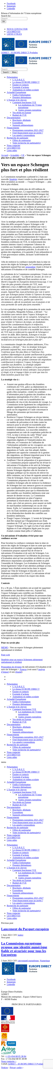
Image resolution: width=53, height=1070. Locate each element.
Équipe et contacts (20, 85)
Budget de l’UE (19, 115)
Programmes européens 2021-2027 (28, 130)
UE (22, 155)
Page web (5, 655)
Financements (13, 128)
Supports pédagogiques (22, 125)
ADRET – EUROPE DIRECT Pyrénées (19, 52)
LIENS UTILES (14, 34)
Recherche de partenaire (17, 138)
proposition (30, 267)
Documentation (13, 117)
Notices (4, 1067)
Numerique (45, 960)
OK (3, 22)
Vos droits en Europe (21, 112)
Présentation (12, 77)
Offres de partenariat (21, 140)
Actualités (14, 155)
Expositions (17, 122)
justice (20, 935)
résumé (18, 672)
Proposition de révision (11, 667)
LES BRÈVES (13, 31)
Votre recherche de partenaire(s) (26, 143)
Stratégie (13, 179)
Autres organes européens (29, 110)
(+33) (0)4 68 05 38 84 (16, 1056)
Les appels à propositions (23, 135)
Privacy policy (16, 1067)
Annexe (23, 669)
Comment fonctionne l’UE (24, 102)
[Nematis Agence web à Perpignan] (30, 1067)
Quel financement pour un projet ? (27, 133)
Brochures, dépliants (21, 120)
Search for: (6, 16)
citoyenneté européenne (28, 960)
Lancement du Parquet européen (25, 929)
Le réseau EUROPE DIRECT (26, 82)
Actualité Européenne (16, 92)
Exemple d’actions (20, 87)
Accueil (4, 155)
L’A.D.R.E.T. (18, 80)
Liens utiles (12, 150)
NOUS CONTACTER (17, 29)
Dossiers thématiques (21, 97)
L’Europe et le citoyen (17, 100)
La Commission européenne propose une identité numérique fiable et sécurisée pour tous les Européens (24, 949)
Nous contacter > (8, 1061)
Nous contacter (13, 145)
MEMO (4, 647)
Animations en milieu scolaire (25, 90)
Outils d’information (21, 95)
